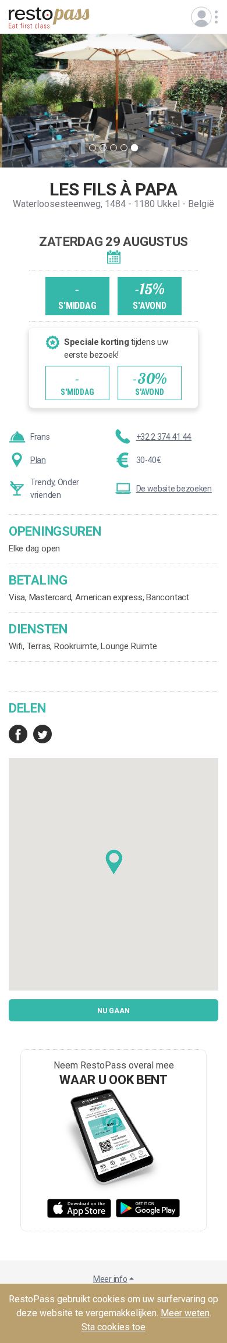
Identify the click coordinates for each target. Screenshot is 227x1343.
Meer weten (185, 1313)
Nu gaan (113, 1011)
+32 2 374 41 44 (164, 436)
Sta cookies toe (113, 1327)
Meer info (110, 1279)
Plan (38, 460)
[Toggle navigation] (201, 17)
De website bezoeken (174, 488)
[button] (114, 862)
